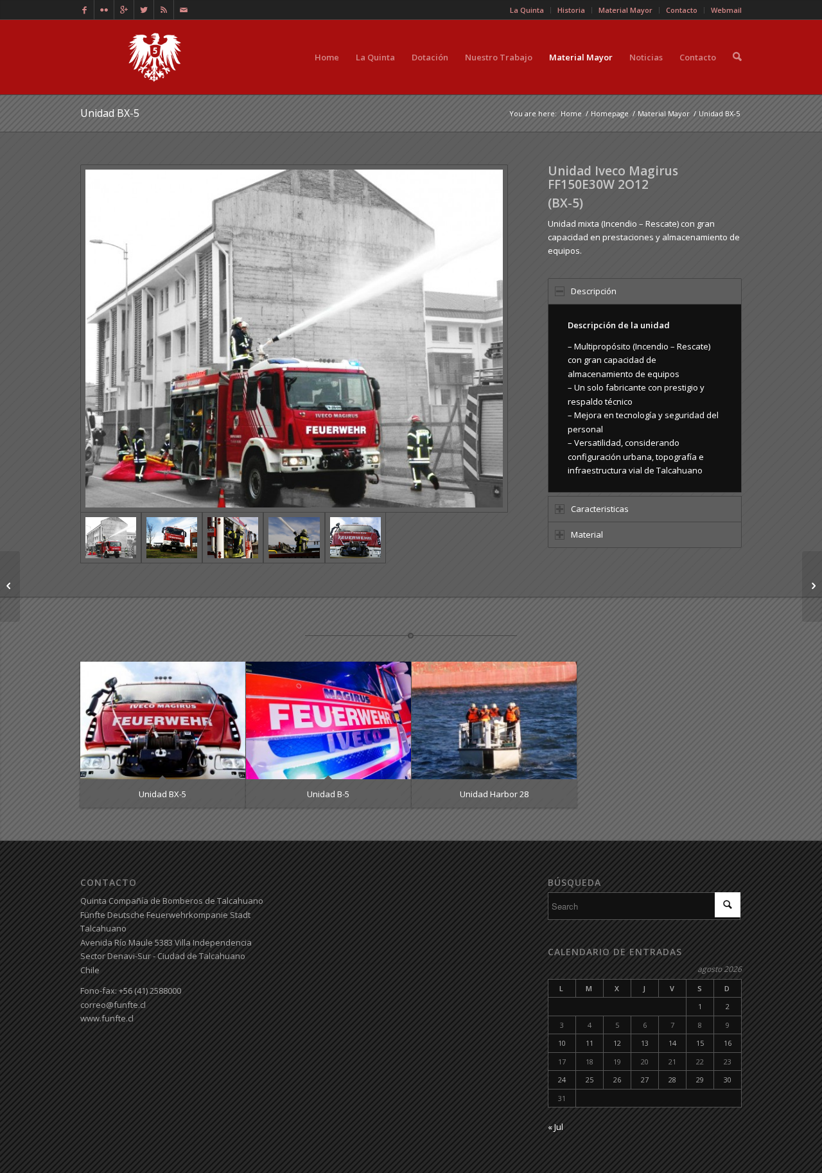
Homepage (610, 113)
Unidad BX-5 (109, 113)
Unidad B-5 (328, 794)
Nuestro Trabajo (498, 57)
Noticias (646, 57)
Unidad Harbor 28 (494, 794)
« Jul (555, 1127)
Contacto (697, 57)
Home (327, 57)
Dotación (430, 57)
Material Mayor (581, 57)
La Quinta (375, 57)
